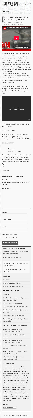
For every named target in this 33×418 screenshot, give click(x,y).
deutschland (9, 375)
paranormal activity (18, 391)
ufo (28, 398)
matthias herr (13, 387)
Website (4, 227)
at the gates (14, 369)
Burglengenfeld (17, 373)
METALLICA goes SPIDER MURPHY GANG (15, 306)
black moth (24, 371)
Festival (4, 377)
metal (19, 387)
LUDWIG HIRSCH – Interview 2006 (14, 315)
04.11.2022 (5, 366)
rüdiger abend (24, 394)
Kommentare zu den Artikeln (12, 283)
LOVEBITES (6, 294)
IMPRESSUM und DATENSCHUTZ (13, 258)
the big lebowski (6, 398)
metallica (24, 387)
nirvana (11, 391)
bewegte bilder (7, 371)
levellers (22, 385)
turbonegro (24, 398)
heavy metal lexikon (12, 380)
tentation (27, 396)
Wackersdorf (12, 400)
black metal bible (16, 371)
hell (18, 380)
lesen (18, 385)
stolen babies (5, 396)
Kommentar (6, 188)
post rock (26, 391)
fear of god (23, 375)
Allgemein (6, 280)
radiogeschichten (17, 394)
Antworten (5, 170)
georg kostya (10, 377)
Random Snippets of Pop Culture (14, 24)
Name (4, 212)
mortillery (14, 389)
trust (19, 398)
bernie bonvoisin (21, 369)
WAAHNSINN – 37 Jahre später (12, 303)
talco (17, 396)
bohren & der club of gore (8, 373)
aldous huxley (14, 366)
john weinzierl (9, 382)
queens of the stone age (7, 394)
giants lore (16, 377)
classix (23, 373)
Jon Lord (15, 382)
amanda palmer (22, 366)
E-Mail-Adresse (7, 219)
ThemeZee (24, 415)
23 (9, 366)
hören (23, 380)
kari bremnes (21, 382)
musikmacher (21, 389)
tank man (21, 396)
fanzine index (16, 375)
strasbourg (12, 396)
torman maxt (13, 398)
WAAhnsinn (6, 400)
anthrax (8, 369)
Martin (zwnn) (19, 22)
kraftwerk (8, 385)
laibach (13, 385)
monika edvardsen (6, 389)
